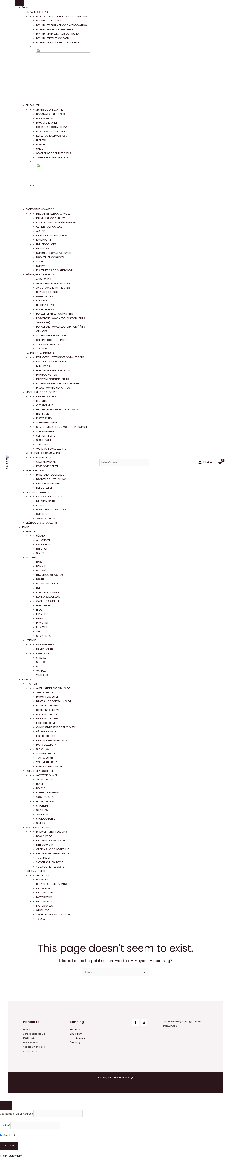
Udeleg (40, 662)
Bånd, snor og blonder (50, 475)
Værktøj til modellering (51, 448)
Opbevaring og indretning (52, 849)
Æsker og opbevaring (50, 109)
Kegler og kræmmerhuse (51, 135)
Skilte (39, 149)
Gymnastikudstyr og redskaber (56, 727)
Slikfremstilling (45, 435)
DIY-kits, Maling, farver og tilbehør (58, 34)
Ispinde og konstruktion (51, 235)
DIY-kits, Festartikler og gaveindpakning (61, 25)
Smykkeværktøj (46, 518)
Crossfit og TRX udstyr (51, 840)
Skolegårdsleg (45, 818)
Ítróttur (31, 684)
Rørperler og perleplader (52, 509)
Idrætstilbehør (45, 736)
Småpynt (41, 266)
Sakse (39, 261)
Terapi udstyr (44, 858)
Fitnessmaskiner (46, 845)
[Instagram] (144, 1022)
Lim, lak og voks (46, 244)
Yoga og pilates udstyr (51, 866)
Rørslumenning (35, 871)
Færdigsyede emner (48, 483)
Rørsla (26, 679)
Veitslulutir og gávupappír (43, 453)
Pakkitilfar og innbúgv (50, 218)
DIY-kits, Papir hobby (49, 20)
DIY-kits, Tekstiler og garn (52, 38)
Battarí (41, 570)
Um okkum (76, 1034)
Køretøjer (43, 653)
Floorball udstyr (47, 718)
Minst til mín (9, 1135)
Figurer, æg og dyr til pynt (52, 127)
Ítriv (25, 7)
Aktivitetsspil (44, 779)
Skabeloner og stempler (51, 335)
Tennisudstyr (44, 757)
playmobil (42, 623)
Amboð (40, 231)
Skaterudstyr (44, 814)
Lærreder (42, 300)
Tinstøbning (43, 444)
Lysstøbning (44, 418)
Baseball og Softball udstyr (54, 701)
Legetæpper (43, 605)
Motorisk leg (44, 906)
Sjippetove (43, 810)
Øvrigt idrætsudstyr (49, 766)
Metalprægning (46, 501)
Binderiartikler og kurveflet (53, 213)
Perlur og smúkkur (38, 492)
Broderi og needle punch (51, 479)
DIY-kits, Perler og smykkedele (54, 29)
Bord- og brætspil (47, 792)
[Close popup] (6, 1105)
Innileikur (31, 557)
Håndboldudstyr (46, 731)
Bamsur (41, 566)
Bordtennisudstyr (47, 710)
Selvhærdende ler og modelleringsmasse (62, 427)
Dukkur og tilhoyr (47, 583)
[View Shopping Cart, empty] (220, 462)
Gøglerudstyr (45, 797)
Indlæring (42, 614)
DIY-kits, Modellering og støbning (57, 42)
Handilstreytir (77, 1038)
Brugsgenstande (47, 122)
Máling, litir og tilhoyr (40, 274)
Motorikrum (44, 897)
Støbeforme (43, 440)
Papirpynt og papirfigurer (52, 379)
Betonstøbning (46, 396)
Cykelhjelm (43, 544)
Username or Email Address (16, 1113)
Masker (40, 144)
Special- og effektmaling (51, 340)
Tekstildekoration (47, 344)
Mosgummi (43, 248)
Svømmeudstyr (45, 753)
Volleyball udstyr (47, 762)
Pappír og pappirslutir (40, 353)
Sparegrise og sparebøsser (53, 153)
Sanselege (42, 910)
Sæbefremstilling (46, 422)
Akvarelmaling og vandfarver (55, 283)
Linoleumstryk (45, 305)
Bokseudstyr (44, 836)
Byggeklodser (45, 644)
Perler (40, 505)
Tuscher (41, 348)
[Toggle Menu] (19, 3)
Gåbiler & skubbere (48, 601)
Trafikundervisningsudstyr (53, 914)
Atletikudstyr (44, 692)
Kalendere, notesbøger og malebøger (60, 357)
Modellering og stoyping (41, 392)
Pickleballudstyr (46, 745)
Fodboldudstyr (46, 723)
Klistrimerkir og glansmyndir (54, 270)
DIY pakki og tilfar (37, 12)
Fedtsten (41, 401)
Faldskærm (43, 888)
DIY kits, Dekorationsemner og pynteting (61, 16)
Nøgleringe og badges (50, 257)
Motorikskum (44, 901)
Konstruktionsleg (47, 592)
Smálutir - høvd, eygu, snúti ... (54, 253)
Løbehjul (41, 549)
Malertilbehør (45, 309)
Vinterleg (42, 675)
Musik (39, 618)
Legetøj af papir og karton (53, 370)
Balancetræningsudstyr (51, 831)
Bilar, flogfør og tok (49, 575)
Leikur (25, 527)
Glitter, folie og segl (49, 226)
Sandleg (41, 657)
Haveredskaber (45, 649)
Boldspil (41, 788)
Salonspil (42, 805)
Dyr (38, 588)
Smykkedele (43, 514)
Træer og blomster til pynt (53, 157)
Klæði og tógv (35, 470)
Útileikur (31, 640)
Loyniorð (5, 1125)
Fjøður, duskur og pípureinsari (56, 222)
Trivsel (40, 919)
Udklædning (43, 636)
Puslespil (41, 627)
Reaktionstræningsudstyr (52, 853)
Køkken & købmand (48, 596)
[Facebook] (135, 1022)
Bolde (39, 784)
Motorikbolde (45, 892)
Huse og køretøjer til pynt (53, 131)
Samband (76, 1029)
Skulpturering (45, 431)
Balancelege (44, 879)
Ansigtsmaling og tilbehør (53, 287)
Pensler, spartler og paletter (54, 314)
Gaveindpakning (46, 462)
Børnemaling (44, 296)
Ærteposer (43, 875)
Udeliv (40, 666)
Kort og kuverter (47, 466)
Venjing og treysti (37, 827)
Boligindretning (46, 118)
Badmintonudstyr (47, 697)
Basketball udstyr (47, 705)
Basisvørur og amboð (40, 209)
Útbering (75, 1042)
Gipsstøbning (44, 405)
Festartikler (43, 457)
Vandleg (41, 670)
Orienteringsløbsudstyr (51, 740)
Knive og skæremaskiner (51, 361)
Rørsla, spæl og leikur (40, 771)
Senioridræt (43, 749)
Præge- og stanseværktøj (53, 387)
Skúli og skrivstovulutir (41, 523)
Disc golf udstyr (46, 714)
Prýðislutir (33, 105)
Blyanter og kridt (47, 292)
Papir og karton (46, 375)
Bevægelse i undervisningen (53, 884)
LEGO (39, 609)
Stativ (40, 553)
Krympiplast (43, 239)
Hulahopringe (45, 801)
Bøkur (40, 579)
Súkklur (31, 531)
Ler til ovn (42, 414)
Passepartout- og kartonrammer (57, 383)
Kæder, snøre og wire (49, 496)
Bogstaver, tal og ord (50, 114)
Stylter (40, 823)
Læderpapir (43, 366)
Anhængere (43, 540)
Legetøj (41, 140)
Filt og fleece (44, 488)
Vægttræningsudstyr (49, 862)
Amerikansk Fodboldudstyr (53, 688)
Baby (39, 562)
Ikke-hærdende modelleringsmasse (58, 409)
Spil (38, 631)
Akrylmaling (43, 279)
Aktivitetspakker (46, 775)
